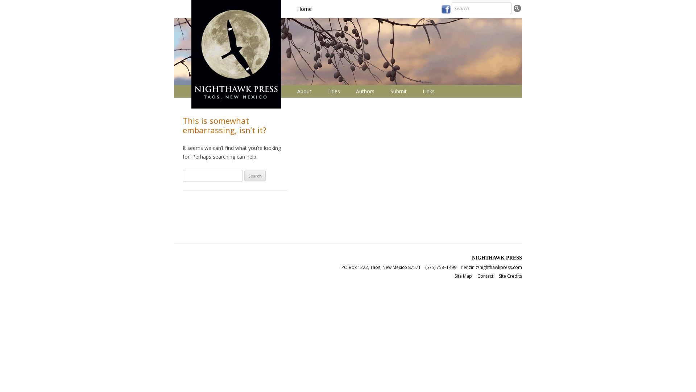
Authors (365, 91)
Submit (398, 91)
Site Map (463, 276)
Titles (333, 91)
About (304, 91)
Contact (485, 276)
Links (429, 91)
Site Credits (510, 276)
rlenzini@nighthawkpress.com (491, 267)
